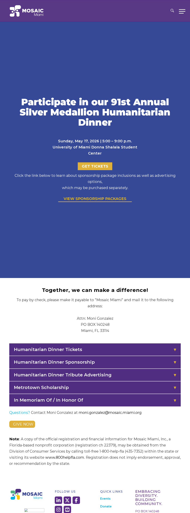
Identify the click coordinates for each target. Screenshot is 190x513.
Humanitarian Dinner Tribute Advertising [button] (95, 375)
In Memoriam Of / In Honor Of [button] (95, 400)
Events (105, 498)
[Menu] (180, 11)
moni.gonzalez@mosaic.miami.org (110, 412)
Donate (106, 506)
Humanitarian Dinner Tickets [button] (95, 349)
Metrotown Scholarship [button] (95, 387)
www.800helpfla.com (64, 457)
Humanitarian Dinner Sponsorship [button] (95, 362)
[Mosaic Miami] (27, 11)
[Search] (172, 11)
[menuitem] (172, 11)
